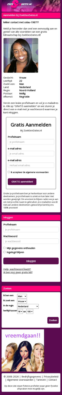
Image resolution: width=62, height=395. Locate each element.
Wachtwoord (10, 236)
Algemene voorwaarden (20, 379)
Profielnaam (14, 136)
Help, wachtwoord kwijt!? (17, 269)
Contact (52, 379)
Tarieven (41, 379)
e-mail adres (14, 148)
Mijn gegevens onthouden (20, 248)
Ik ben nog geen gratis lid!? (18, 272)
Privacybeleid (51, 376)
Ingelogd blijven (14, 252)
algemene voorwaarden (37, 172)
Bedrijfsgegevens (31, 376)
